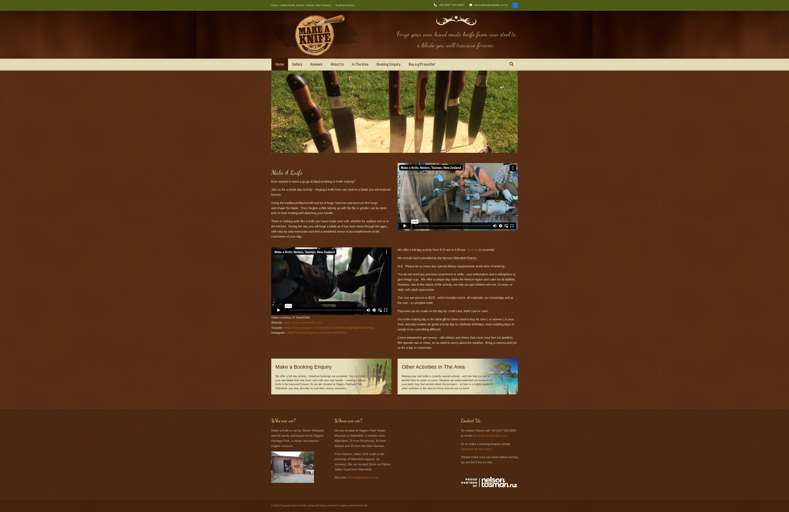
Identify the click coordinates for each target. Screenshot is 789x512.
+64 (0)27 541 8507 (452, 5)
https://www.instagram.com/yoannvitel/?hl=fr (317, 332)
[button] (511, 65)
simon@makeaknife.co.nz (491, 5)
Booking (472, 249)
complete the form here (476, 449)
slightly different (349, 505)
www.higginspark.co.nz (362, 477)
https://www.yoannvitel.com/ (303, 322)
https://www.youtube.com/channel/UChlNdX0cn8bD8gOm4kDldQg (329, 327)
